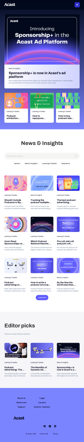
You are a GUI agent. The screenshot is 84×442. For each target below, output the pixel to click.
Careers (42, 402)
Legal (42, 398)
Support (21, 407)
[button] (77, 4)
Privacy (55, 434)
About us (21, 398)
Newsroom (21, 402)
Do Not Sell (44, 434)
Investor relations (42, 407)
